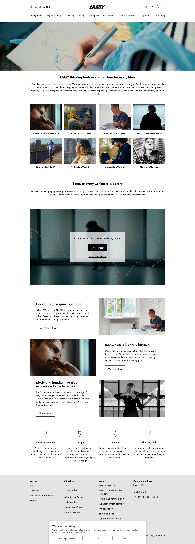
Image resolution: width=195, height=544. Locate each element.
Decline (126, 538)
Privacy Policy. (82, 532)
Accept (96, 538)
